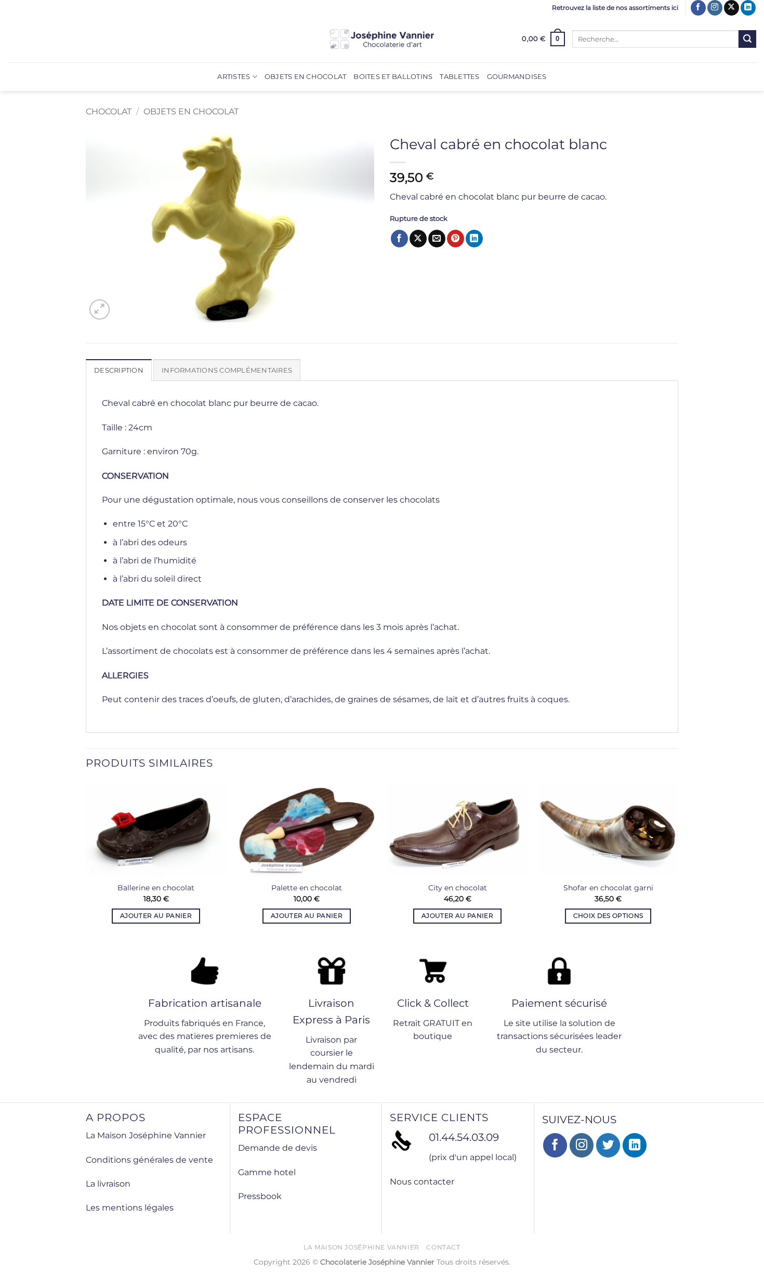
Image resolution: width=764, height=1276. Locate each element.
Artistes (233, 77)
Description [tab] (118, 370)
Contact (443, 1247)
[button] (543, 39)
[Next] (678, 866)
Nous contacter (422, 1182)
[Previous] (86, 866)
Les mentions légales (130, 1208)
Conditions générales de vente (149, 1160)
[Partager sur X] (418, 238)
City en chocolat (457, 887)
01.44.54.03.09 (464, 1137)
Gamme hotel (267, 1172)
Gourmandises (517, 77)
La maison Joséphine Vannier (361, 1247)
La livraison (108, 1184)
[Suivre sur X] (731, 8)
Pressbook (260, 1196)
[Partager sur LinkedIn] (474, 238)
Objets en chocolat (306, 77)
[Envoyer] (747, 39)
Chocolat (108, 111)
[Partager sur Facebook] (399, 238)
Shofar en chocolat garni (608, 887)
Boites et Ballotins (392, 77)
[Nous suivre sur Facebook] (698, 8)
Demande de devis (277, 1148)
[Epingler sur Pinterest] (455, 238)
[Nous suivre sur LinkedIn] (748, 8)
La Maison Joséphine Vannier (146, 1135)
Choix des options (608, 915)
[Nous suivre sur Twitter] (608, 1145)
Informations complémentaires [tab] (227, 370)
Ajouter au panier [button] (156, 915)
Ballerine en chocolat (155, 887)
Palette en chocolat (306, 887)
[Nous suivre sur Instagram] (714, 8)
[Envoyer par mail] (436, 238)
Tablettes (459, 77)
